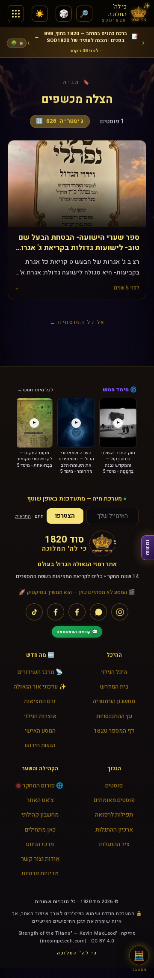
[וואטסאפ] (98, 611)
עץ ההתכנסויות (114, 716)
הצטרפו (65, 516)
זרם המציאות (40, 701)
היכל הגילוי (114, 672)
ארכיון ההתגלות (114, 830)
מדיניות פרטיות (40, 873)
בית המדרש (114, 687)
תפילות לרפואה (114, 815)
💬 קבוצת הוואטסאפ (77, 632)
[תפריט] (16, 13)
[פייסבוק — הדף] (77, 611)
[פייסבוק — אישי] (55, 611)
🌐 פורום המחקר (42, 785)
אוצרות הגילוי (40, 716)
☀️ (39, 14)
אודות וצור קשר (40, 859)
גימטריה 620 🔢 (60, 121)
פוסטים (114, 785)
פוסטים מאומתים (114, 800)
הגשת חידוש (40, 745)
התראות (23, 516)
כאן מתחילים (40, 830)
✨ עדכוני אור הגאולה (40, 687)
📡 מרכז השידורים (40, 672)
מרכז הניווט (40, 844)
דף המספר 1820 (114, 731)
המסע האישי (40, 731)
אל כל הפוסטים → (77, 322)
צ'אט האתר (40, 800)
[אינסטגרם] (119, 611)
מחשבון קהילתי (40, 815)
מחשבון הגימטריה (114, 701)
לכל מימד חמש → (35, 390)
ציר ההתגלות (114, 844)
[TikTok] (34, 611)
